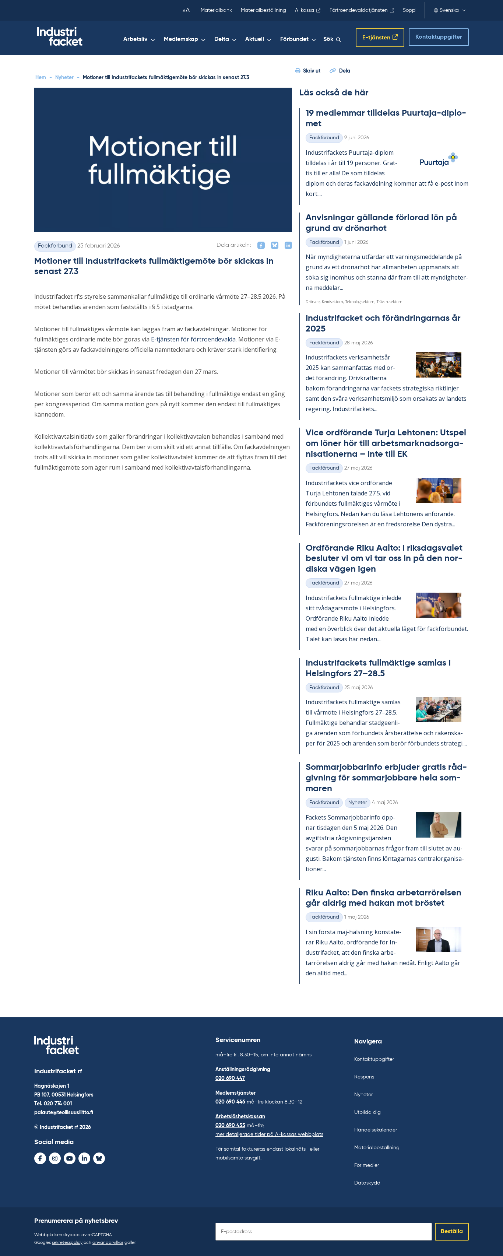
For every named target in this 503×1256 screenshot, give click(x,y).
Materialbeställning (263, 10)
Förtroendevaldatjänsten (359, 10)
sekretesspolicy (67, 1243)
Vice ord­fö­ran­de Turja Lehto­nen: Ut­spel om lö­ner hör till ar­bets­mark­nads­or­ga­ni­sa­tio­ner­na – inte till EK (386, 443)
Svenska (449, 10)
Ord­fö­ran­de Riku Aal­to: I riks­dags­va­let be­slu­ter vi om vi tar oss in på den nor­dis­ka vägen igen (384, 559)
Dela (344, 71)
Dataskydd (367, 1183)
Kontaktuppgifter (438, 37)
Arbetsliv (135, 39)
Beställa (452, 1232)
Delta (221, 39)
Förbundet (294, 39)
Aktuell (254, 39)
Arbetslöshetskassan (240, 1116)
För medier (366, 1165)
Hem (40, 77)
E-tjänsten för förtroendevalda (193, 339)
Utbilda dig (367, 1112)
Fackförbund (55, 246)
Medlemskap (181, 39)
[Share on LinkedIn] (288, 245)
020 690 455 (230, 1125)
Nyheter (64, 77)
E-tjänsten (376, 38)
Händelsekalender (375, 1130)
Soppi (409, 10)
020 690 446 (230, 1102)
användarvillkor (107, 1243)
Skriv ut (311, 71)
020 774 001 (58, 1103)
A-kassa (304, 10)
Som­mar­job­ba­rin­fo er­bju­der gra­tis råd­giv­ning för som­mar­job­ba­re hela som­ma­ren (386, 778)
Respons (364, 1077)
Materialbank (216, 10)
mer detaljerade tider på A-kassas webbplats (269, 1134)
